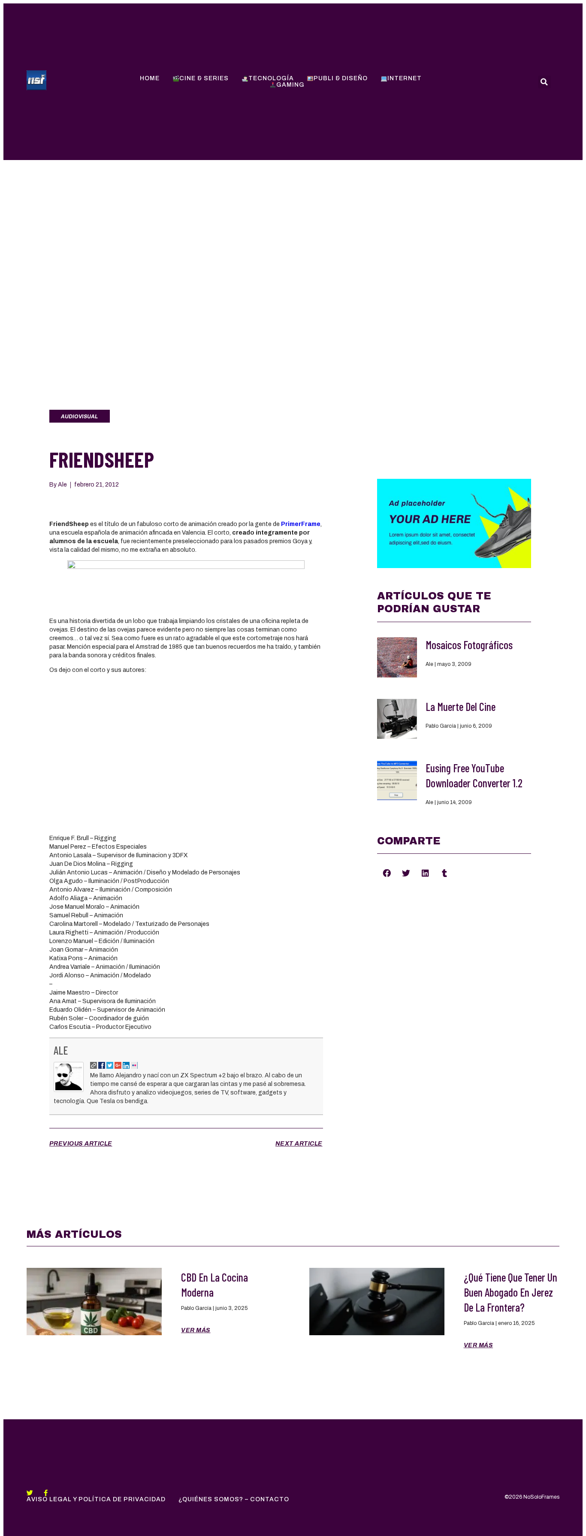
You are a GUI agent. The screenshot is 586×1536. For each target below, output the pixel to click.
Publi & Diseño (341, 78)
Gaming (290, 85)
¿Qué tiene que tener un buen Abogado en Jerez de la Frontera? (510, 1292)
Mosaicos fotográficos (469, 644)
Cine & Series (204, 78)
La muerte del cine (460, 706)
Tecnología (271, 78)
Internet (404, 78)
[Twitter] (30, 1493)
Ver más (196, 1330)
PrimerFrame (300, 524)
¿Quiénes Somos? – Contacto (233, 1499)
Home (150, 78)
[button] (386, 873)
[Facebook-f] (45, 1493)
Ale (61, 1050)
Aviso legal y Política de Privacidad (96, 1499)
